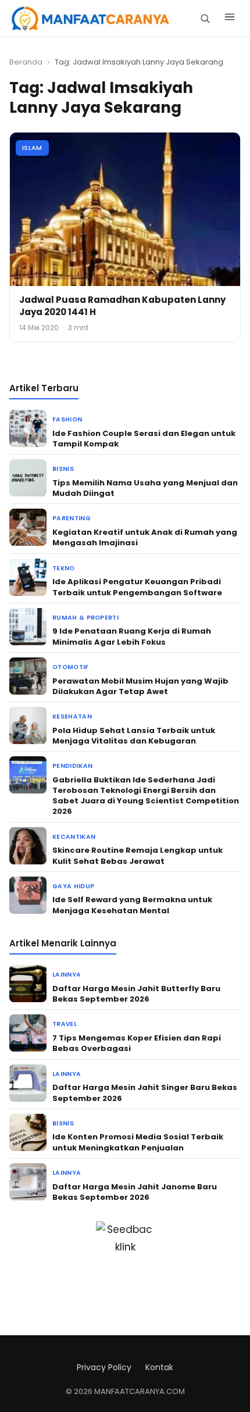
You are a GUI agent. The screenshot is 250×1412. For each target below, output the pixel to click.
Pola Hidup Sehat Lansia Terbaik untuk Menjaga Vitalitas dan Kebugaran (133, 735)
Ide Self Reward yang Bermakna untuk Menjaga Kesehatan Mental (132, 905)
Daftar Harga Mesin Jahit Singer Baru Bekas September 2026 (144, 1092)
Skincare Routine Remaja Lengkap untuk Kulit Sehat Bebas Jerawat (137, 855)
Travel (64, 1024)
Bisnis (63, 468)
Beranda (25, 61)
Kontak (159, 1367)
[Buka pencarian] (205, 18)
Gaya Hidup (73, 886)
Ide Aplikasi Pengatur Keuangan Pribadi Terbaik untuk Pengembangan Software (137, 587)
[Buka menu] (230, 18)
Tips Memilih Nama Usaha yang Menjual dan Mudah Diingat (145, 488)
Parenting (71, 518)
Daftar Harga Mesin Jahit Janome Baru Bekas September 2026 (134, 1192)
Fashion (67, 419)
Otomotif (70, 667)
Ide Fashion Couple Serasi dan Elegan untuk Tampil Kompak (143, 438)
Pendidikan (72, 766)
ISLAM (32, 147)
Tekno (63, 568)
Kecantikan (73, 836)
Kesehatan (72, 716)
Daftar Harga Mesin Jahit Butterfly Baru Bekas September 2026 (136, 994)
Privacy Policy (104, 1367)
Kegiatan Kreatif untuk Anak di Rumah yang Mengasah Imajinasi (144, 537)
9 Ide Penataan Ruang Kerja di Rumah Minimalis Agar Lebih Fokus (131, 636)
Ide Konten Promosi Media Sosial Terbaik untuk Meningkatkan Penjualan (137, 1142)
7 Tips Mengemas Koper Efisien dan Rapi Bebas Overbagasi (136, 1043)
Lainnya (66, 974)
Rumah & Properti (85, 617)
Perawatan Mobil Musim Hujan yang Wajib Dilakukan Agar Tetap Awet (140, 686)
